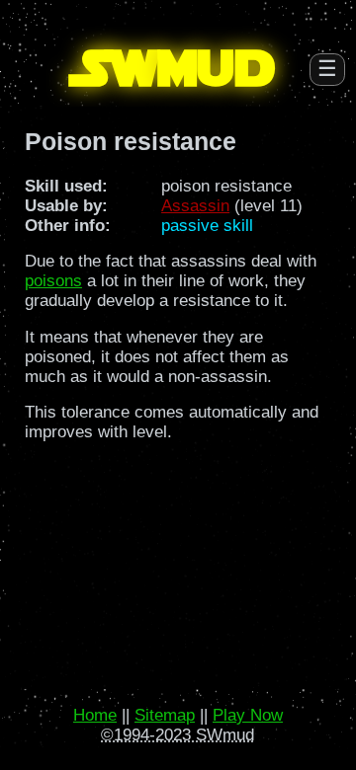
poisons (53, 280)
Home (95, 715)
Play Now (248, 715)
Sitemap (164, 715)
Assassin (195, 205)
